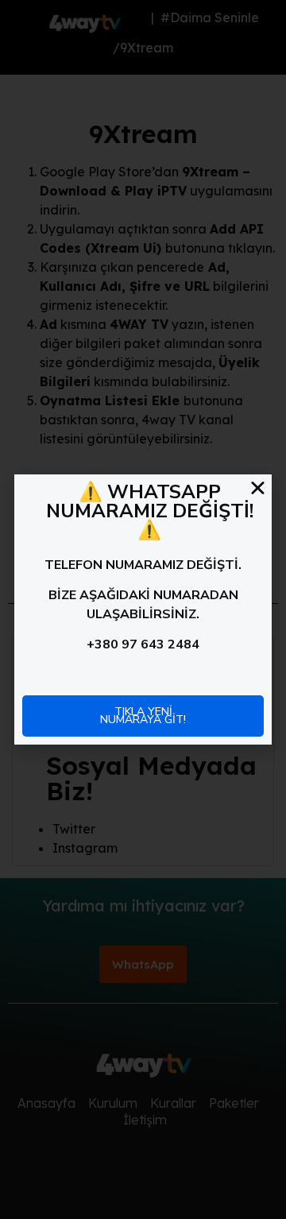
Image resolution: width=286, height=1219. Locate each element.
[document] (143, 609)
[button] (258, 487)
